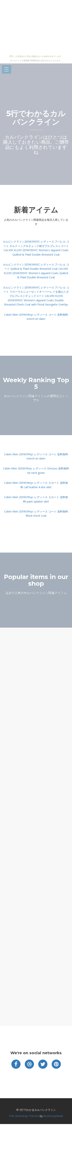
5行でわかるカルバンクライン (36, 117)
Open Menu (6, 69)
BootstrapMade (53, 1116)
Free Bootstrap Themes (24, 1116)
